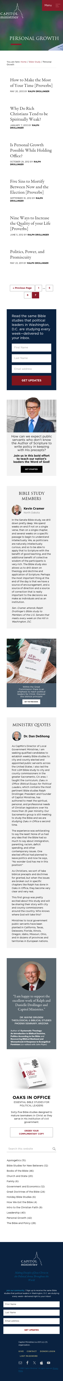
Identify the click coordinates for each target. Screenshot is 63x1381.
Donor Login (47, 1351)
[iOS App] (41, 1363)
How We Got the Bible (20, 1202)
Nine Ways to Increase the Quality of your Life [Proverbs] (30, 223)
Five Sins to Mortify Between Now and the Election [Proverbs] (29, 187)
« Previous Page (22, 289)
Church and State (17, 1176)
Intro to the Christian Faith (22, 1207)
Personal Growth (16, 1218)
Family (10, 1181)
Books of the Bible (17, 1171)
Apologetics (14, 1160)
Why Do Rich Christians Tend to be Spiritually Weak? (29, 114)
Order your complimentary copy (31, 1132)
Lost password (29, 1356)
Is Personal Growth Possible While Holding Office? (31, 150)
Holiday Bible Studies (19, 1197)
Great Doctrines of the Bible (23, 1192)
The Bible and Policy (18, 1223)
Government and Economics (23, 1186)
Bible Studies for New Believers (25, 1166)
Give (21, 1351)
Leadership (13, 1213)
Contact (32, 1351)
